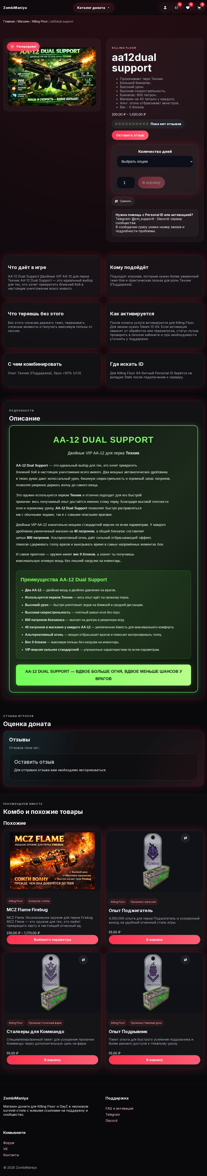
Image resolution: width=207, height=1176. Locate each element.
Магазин (23, 21)
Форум (8, 1143)
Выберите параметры (52, 940)
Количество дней (155, 151)
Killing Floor (40, 21)
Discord (111, 1121)
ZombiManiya (15, 8)
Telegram (113, 1114)
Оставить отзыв (130, 135)
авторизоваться (92, 770)
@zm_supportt (143, 219)
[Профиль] (165, 7)
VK (5, 1149)
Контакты (11, 1155)
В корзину (151, 183)
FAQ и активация (119, 1108)
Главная (9, 21)
